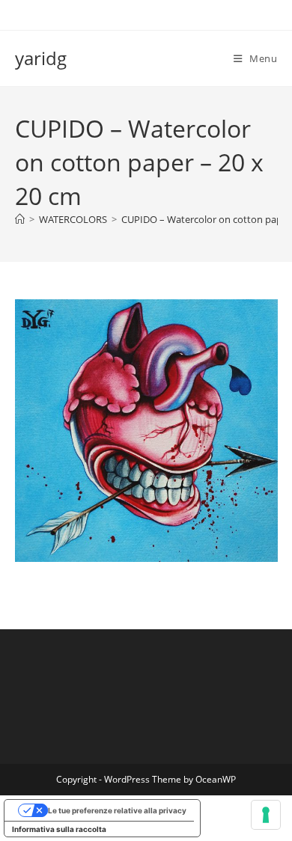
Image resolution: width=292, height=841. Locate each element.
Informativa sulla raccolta (59, 829)
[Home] (20, 219)
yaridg (41, 58)
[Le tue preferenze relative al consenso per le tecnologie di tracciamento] (266, 815)
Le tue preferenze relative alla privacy (117, 810)
